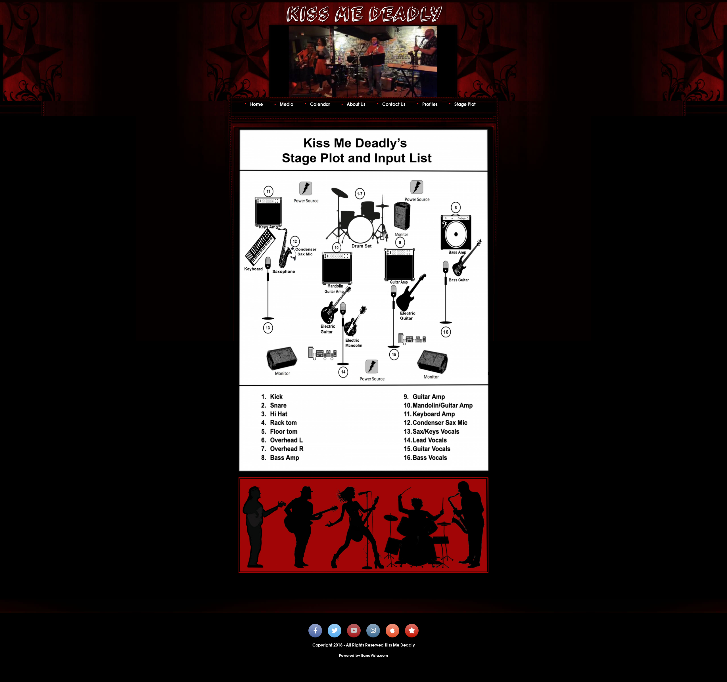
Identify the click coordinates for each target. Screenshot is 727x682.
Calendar (320, 104)
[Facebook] (315, 630)
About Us (356, 104)
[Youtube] (354, 630)
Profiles (430, 104)
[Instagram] (373, 630)
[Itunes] (392, 630)
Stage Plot (465, 104)
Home (256, 104)
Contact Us (394, 104)
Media (286, 104)
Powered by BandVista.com (363, 655)
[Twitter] (334, 630)
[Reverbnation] (412, 630)
